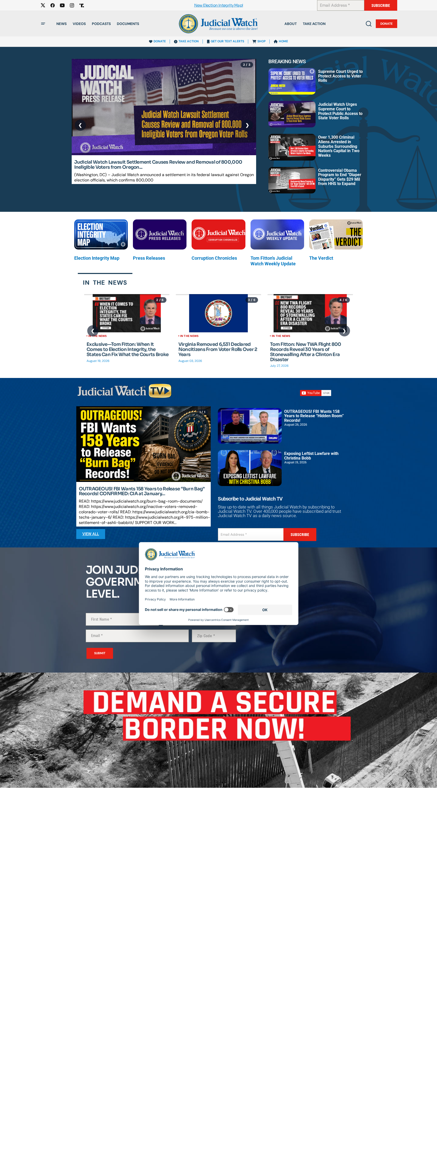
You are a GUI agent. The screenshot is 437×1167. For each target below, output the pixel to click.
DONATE (160, 41)
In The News (97, 335)
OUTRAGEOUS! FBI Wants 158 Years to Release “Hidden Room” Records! (314, 416)
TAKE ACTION (189, 41)
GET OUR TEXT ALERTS (227, 41)
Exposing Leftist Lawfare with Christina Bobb (311, 456)
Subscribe (380, 5)
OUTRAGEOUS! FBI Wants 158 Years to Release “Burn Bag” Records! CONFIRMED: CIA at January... (142, 492)
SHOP (261, 41)
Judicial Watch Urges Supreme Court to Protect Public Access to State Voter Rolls (340, 111)
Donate (386, 24)
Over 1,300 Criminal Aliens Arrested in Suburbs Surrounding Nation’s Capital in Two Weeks (338, 146)
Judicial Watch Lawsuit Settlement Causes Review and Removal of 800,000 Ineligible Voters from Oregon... (158, 165)
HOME (283, 41)
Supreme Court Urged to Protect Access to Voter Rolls (340, 76)
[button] (43, 24)
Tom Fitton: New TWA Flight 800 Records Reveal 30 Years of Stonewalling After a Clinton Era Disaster (305, 352)
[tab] (105, 282)
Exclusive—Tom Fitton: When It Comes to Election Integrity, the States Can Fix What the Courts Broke (127, 349)
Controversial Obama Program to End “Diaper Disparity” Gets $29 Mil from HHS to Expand (339, 177)
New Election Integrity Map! (218, 5)
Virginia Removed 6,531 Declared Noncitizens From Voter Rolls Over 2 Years (217, 349)
